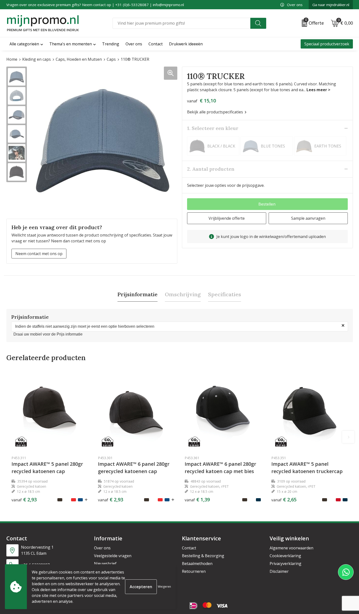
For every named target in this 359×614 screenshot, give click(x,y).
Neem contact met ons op (39, 253)
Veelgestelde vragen (112, 555)
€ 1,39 (197, 499)
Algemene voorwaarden (291, 548)
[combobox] (181, 23)
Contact (189, 548)
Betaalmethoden (197, 563)
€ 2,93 (24, 499)
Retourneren (194, 571)
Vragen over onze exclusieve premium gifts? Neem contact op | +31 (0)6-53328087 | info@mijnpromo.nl (95, 4)
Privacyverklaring (285, 563)
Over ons (295, 4)
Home (11, 59)
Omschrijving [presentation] (183, 294)
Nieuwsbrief (105, 563)
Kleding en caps (36, 59)
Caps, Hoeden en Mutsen (79, 59)
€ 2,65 (283, 499)
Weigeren (164, 586)
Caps (111, 59)
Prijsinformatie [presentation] (137, 294)
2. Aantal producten (210, 169)
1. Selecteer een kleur (212, 128)
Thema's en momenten (70, 44)
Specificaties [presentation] (224, 294)
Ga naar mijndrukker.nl (330, 4)
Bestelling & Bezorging (203, 555)
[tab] (137, 294)
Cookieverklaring (285, 555)
